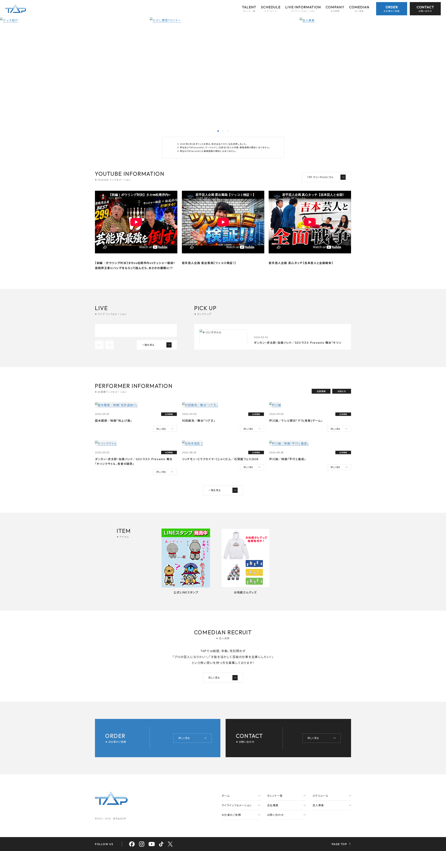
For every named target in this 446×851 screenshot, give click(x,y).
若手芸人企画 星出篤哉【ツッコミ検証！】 (209, 263)
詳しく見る (161, 428)
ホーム (226, 795)
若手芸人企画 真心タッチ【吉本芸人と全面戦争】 (301, 263)
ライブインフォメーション (237, 805)
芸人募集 (318, 805)
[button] (218, 131)
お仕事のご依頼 (231, 815)
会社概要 (273, 805)
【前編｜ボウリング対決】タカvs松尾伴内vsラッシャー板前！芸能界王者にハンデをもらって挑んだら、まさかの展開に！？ (135, 265)
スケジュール (321, 795)
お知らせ (341, 391)
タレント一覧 (275, 795)
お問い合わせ (275, 815)
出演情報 (321, 391)
